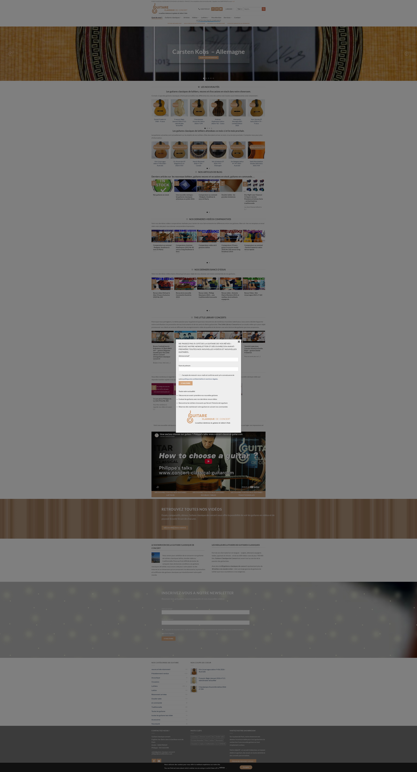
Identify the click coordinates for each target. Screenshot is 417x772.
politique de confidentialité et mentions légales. (200, 379)
